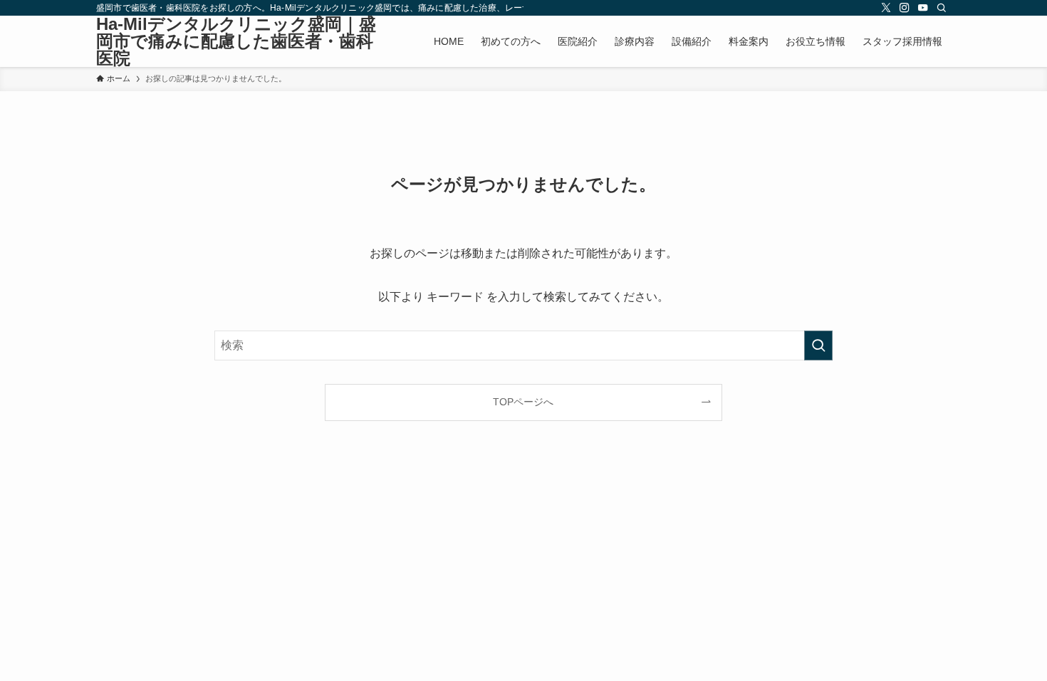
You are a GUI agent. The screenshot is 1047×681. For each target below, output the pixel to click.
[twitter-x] (886, 8)
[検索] (941, 8)
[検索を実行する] (818, 345)
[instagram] (904, 8)
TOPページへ (523, 401)
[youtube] (923, 8)
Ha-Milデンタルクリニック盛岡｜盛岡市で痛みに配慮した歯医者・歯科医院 (236, 41)
